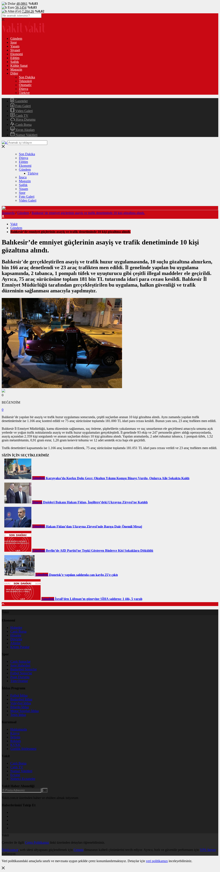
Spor (13, 42)
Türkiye (24, 92)
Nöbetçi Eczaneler (22, 779)
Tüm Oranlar (19, 681)
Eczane (15, 775)
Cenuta (78, 850)
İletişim (15, 737)
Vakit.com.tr (10, 850)
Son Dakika (27, 77)
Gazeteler (21, 101)
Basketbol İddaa (21, 699)
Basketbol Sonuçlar (23, 669)
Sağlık (14, 62)
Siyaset (15, 50)
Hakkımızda (18, 729)
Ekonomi (16, 54)
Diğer (14, 73)
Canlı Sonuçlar (20, 661)
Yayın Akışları (25, 130)
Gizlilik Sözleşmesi (23, 748)
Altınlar (15, 643)
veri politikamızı (157, 861)
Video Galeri (23, 111)
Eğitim (14, 58)
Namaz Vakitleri (26, 135)
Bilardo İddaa (19, 707)
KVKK (15, 745)
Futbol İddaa (19, 695)
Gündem (16, 38)
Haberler (16, 627)
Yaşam (14, 46)
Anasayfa (8, 213)
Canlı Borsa (23, 124)
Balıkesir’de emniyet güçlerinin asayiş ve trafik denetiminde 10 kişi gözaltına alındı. (88, 213)
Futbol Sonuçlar (21, 673)
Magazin (16, 69)
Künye (15, 733)
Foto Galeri (22, 106)
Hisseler (15, 635)
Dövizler (16, 639)
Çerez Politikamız (37, 842)
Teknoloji (25, 81)
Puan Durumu (19, 677)
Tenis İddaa (18, 715)
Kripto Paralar (19, 647)
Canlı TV (21, 115)
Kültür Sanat (19, 65)
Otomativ (25, 85)
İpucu (23, 177)
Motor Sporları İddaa (24, 711)
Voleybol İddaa (20, 703)
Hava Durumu (25, 119)
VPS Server (208, 850)
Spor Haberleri (20, 665)
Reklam (15, 741)
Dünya (23, 89)
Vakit (13, 224)
